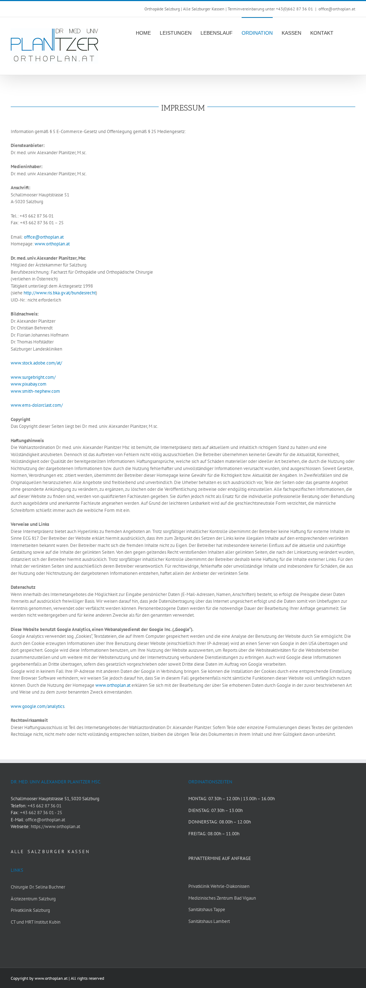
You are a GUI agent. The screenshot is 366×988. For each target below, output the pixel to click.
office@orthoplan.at (336, 8)
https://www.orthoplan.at (55, 826)
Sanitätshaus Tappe (206, 909)
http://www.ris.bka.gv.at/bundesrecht (60, 293)
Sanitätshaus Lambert (209, 921)
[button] (344, 32)
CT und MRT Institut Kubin (35, 922)
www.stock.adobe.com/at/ (36, 363)
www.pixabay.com (28, 384)
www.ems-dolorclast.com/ (37, 405)
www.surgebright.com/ (33, 377)
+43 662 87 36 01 (44, 806)
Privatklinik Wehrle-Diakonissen (218, 886)
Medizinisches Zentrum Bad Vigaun (222, 898)
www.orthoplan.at (52, 244)
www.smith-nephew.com (35, 391)
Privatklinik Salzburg (30, 910)
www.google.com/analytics (37, 706)
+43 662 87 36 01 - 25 (41, 813)
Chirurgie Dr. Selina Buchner (38, 887)
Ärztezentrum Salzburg (33, 899)
